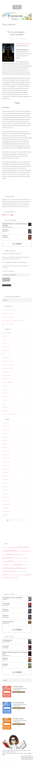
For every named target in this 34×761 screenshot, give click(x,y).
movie (28, 561)
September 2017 (6, 511)
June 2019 (4, 437)
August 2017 (5, 515)
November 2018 (6, 462)
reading (10, 568)
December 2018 (6, 458)
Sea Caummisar (6, 655)
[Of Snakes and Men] (29, 643)
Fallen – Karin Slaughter (8, 324)
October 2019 (5, 423)
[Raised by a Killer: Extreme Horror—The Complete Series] (29, 655)
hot (20, 558)
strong (17, 574)
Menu (18, 7)
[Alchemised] (29, 233)
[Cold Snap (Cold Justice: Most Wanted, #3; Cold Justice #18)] (29, 613)
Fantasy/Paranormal (7, 361)
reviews (24, 568)
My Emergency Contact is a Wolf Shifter (12, 597)
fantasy (14, 554)
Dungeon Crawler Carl (8, 621)
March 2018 (5, 490)
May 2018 (4, 483)
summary (21, 575)
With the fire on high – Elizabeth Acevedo (12, 320)
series (5, 574)
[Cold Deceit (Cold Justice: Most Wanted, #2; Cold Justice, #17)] (29, 619)
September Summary (7, 313)
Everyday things (6, 357)
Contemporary (5, 350)
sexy (9, 575)
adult (9, 547)
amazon (13, 547)
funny (23, 554)
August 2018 (5, 472)
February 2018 (5, 493)
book (8, 550)
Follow (6, 279)
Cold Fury (5, 235)
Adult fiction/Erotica (7, 332)
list (19, 561)
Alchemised (5, 229)
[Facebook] (3, 214)
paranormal (25, 564)
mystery (5, 565)
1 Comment (22, 38)
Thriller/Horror (5, 407)
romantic (13, 571)
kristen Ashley (16, 561)
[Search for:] (17, 300)
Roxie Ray (5, 599)
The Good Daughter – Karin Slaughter (17, 33)
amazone (20, 547)
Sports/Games (5, 396)
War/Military (5, 410)
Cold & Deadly (6, 603)
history (13, 558)
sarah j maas (19, 571)
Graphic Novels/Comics (8, 368)
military (24, 561)
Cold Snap (5, 609)
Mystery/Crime (6, 378)
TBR (3, 403)
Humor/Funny (5, 371)
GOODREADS (21, 43)
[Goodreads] (9, 214)
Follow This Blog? (10, 251)
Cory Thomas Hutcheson (8, 227)
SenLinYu (5, 231)
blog (27, 547)
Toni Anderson (6, 237)
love (22, 561)
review (18, 568)
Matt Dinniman (6, 623)
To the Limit (6, 646)
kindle (10, 561)
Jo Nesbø (5, 659)
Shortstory (5, 389)
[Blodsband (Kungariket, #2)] (29, 667)
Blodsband (5, 664)
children (4, 343)
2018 (3, 547)
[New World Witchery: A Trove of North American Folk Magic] (29, 225)
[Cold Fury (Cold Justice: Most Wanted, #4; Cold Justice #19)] (29, 239)
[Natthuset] (29, 661)
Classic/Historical (6, 347)
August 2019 (5, 430)
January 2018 (5, 497)
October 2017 (5, 508)
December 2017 (6, 500)
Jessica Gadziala (7, 641)
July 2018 (4, 476)
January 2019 (5, 454)
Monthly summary (6, 375)
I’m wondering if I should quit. (9, 309)
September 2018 (6, 469)
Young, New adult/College (8, 414)
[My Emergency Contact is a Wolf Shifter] (29, 600)
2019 (6, 547)
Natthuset (5, 658)
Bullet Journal (5, 336)
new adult (11, 564)
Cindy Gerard (6, 647)
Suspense (4, 400)
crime (4, 554)
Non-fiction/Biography (7, 382)
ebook (9, 554)
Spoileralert (5, 393)
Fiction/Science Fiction (7, 364)
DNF (3, 354)
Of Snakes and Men (7, 640)
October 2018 (5, 465)
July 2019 (4, 433)
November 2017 (6, 504)
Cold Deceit (6, 615)
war (11, 577)
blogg (4, 551)
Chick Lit (4, 339)
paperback (17, 564)
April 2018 (4, 486)
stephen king (13, 574)
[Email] (12, 214)
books (14, 550)
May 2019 (4, 440)
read (4, 568)
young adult (15, 577)
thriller (7, 577)
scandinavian (24, 571)
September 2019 (6, 426)
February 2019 (5, 451)
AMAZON (28, 43)
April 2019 (4, 444)
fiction (19, 554)
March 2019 (5, 447)
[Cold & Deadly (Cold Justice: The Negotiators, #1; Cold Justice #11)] (29, 607)
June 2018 (4, 479)
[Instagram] (6, 214)
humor (22, 558)
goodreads (7, 557)
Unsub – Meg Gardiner (7, 317)
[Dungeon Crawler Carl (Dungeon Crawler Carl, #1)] (29, 623)
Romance (4, 385)
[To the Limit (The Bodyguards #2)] (29, 649)
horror (17, 558)
